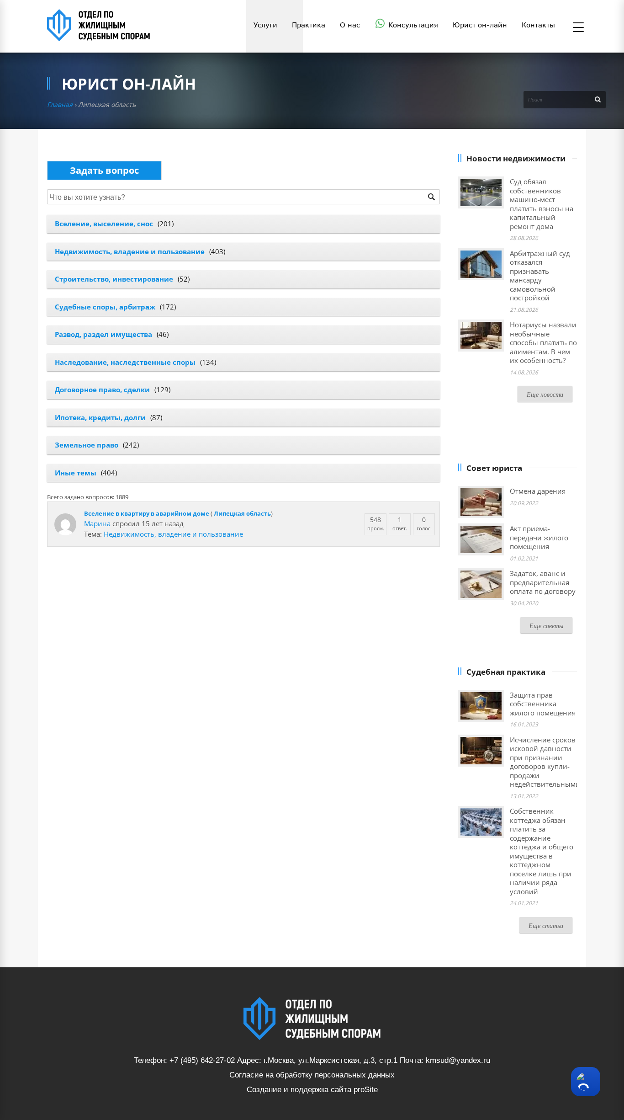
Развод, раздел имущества (103, 334)
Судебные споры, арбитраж (105, 306)
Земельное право (86, 444)
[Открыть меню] (578, 28)
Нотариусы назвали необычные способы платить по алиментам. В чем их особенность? (543, 342)
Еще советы (546, 625)
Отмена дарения (538, 491)
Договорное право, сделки (102, 389)
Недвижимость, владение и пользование (130, 251)
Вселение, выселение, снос (104, 223)
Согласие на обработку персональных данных (312, 1075)
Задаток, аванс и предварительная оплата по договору (543, 582)
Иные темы (75, 472)
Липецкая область (242, 513)
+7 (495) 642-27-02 (202, 1060)
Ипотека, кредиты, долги (100, 417)
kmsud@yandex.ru (458, 1060)
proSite (366, 1089)
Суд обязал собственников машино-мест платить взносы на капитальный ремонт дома (541, 204)
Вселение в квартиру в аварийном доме (146, 513)
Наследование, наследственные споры (125, 362)
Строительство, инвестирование (114, 278)
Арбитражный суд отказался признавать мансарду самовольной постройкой (540, 276)
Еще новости (545, 394)
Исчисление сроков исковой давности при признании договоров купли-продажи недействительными (545, 762)
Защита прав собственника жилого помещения (543, 703)
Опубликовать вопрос (104, 170)
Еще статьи (546, 925)
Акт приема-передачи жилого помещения (539, 537)
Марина (97, 523)
